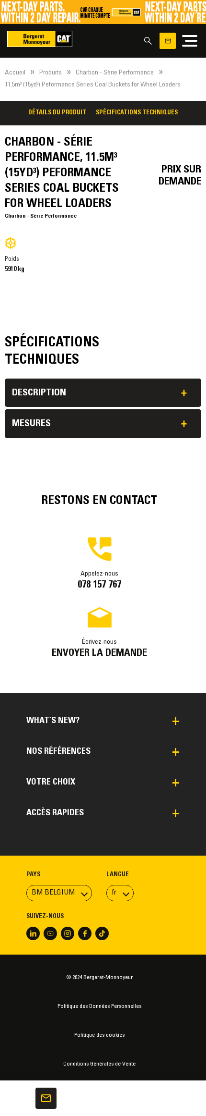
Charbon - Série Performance (115, 73)
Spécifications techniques (137, 113)
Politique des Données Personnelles (99, 1006)
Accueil (15, 73)
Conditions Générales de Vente (99, 1064)
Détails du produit (57, 113)
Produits (50, 73)
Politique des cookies (99, 1035)
